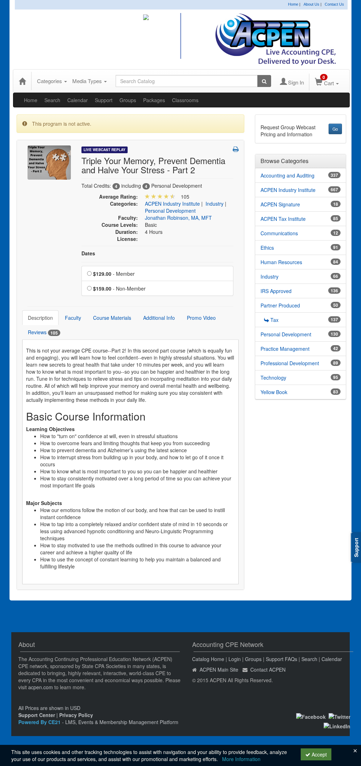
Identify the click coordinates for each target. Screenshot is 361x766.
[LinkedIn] (337, 725)
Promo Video (201, 317)
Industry (215, 203)
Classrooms (185, 100)
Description (40, 317)
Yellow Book (274, 392)
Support (103, 100)
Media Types (87, 81)
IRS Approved (276, 290)
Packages (154, 100)
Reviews (43, 332)
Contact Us (334, 4)
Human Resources (281, 262)
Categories (50, 81)
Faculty (73, 317)
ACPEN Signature (280, 204)
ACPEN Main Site (219, 669)
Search (52, 100)
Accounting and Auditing (287, 175)
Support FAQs (281, 658)
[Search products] (264, 81)
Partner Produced (280, 305)
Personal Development (170, 210)
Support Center (36, 714)
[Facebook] (311, 716)
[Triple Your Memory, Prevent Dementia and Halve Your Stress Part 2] (49, 161)
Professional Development (290, 363)
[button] (236, 149)
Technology (273, 377)
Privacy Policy (76, 714)
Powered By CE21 (40, 721)
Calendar (77, 100)
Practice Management (285, 348)
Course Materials (112, 317)
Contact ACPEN (268, 669)
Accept (318, 754)
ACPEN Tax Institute (283, 218)
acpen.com (40, 687)
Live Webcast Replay (105, 149)
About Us (311, 4)
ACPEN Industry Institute (172, 203)
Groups (128, 100)
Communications (279, 233)
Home (293, 4)
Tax (274, 319)
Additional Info (159, 317)
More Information (241, 758)
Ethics (267, 247)
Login (234, 658)
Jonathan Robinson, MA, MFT (178, 217)
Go (335, 129)
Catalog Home (208, 658)
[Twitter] (339, 716)
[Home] (22, 81)
